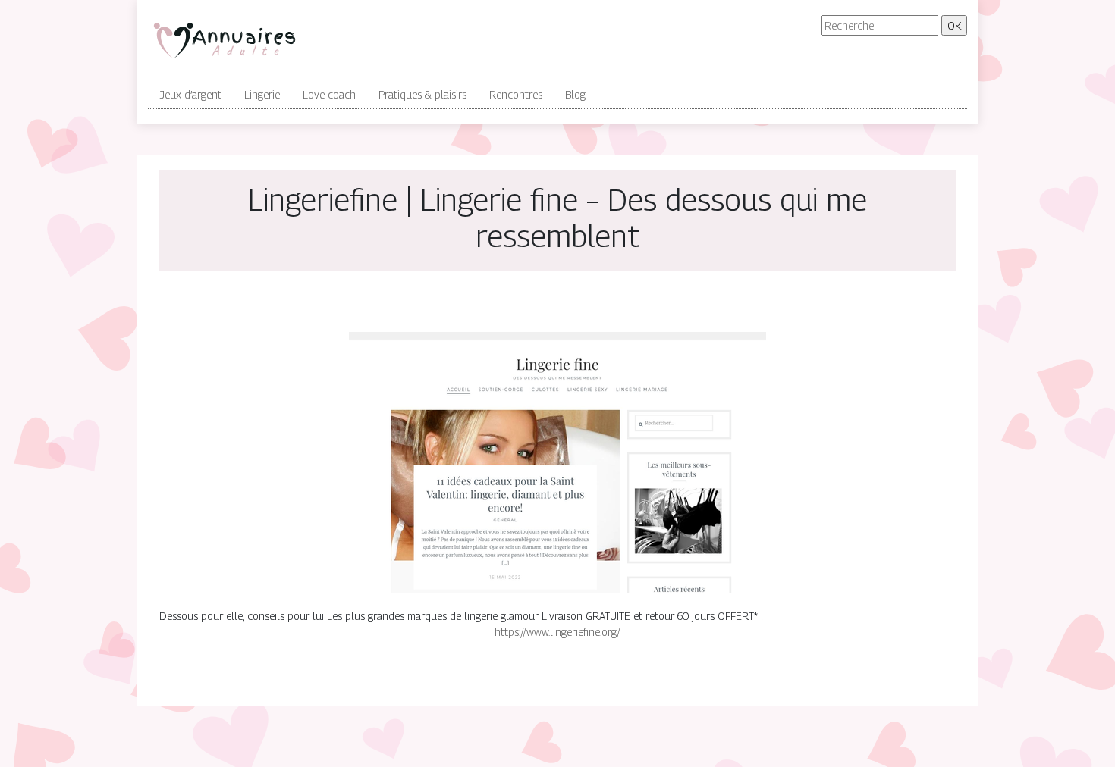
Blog (575, 94)
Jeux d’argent (190, 94)
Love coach (329, 94)
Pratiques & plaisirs (422, 94)
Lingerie (262, 94)
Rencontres (515, 94)
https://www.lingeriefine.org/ (557, 631)
